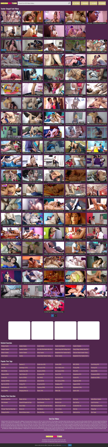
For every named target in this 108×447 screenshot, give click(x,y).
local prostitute (94, 402)
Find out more (64, 445)
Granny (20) (4, 377)
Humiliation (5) (22, 381)
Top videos (77, 3)
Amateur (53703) (5, 381)
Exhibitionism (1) (5, 387)
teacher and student (60, 346)
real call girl (76, 402)
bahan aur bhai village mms (43, 399)
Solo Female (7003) (59, 371)
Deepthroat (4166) (95, 377)
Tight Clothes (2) (23, 374)
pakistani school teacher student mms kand (81, 352)
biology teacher (5, 346)
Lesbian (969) (58, 364)
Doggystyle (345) (77, 381)
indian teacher (40, 352)
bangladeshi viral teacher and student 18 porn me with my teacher (63, 352)
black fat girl (58, 402)
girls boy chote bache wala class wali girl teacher (45, 349)
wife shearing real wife (96, 406)
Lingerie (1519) (76, 384)
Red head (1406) (59, 387)
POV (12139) (4, 371)
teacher (21, 356)
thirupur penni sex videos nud (8, 409)
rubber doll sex (22, 399)
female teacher (40, 346)
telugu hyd (93, 409)
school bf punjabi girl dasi (25, 402)
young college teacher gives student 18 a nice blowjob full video (81, 349)
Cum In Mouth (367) (59, 367)
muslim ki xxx (58, 399)
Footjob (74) (75, 377)
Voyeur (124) (40, 391)
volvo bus (75, 409)
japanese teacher (23, 349)
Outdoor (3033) (22, 387)
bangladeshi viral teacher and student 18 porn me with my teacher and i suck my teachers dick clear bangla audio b (81, 356)
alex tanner (93, 412)
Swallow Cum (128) (23, 371)
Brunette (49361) (41, 371)
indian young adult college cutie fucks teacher (63, 349)
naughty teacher (5, 349)
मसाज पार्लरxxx (58, 409)
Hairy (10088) (4, 391)
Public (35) (57, 391)
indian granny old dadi (60, 406)
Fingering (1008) (41, 387)
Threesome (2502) (95, 374)
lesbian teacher (23, 346)
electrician (75, 399)
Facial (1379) (58, 374)
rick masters (40, 409)
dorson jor (21, 409)
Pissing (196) (76, 367)
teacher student (23, 352)
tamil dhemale (40, 402)
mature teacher (5, 352)
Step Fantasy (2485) (59, 381)
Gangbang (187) (58, 384)
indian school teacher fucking (44, 356)
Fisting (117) (22, 384)
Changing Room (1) (23, 391)
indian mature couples (96, 399)
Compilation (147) (77, 374)
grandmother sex (77, 406)
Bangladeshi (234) (77, 387)
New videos (85, 3)
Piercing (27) (94, 367)
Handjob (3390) (4, 364)
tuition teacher (58, 356)
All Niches (103, 3)
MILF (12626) (76, 364)
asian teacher (4, 356)
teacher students (77, 346)
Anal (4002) (40, 377)
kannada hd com (59, 412)
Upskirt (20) (76, 391)
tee (2, 406)
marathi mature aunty (24, 412)
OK (70, 445)
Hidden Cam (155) (41, 364)
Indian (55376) (40, 381)
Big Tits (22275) (5, 384)
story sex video (40, 412)
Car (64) (3, 367)
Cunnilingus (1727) (23, 367)
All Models (94, 3)
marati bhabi (22, 406)
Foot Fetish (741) (59, 377)
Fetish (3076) (94, 371)
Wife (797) (75, 371)
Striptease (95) (40, 374)
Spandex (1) (21, 364)
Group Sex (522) (41, 384)
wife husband (4, 402)
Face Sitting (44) (95, 364)
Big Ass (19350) (23, 377)
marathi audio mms (5, 399)
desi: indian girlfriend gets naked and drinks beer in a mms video (45, 406)
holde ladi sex (76, 412)
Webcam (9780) (5, 374)
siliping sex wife (5, 412)
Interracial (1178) (41, 367)
